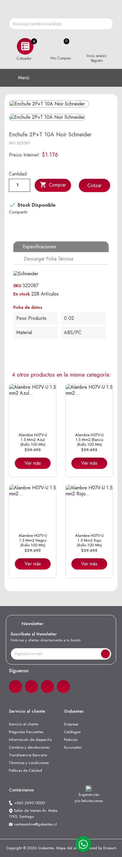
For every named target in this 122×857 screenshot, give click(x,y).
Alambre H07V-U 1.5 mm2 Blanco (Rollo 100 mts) (89, 440)
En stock (21, 294)
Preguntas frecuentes (26, 732)
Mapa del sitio (68, 848)
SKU (12, 143)
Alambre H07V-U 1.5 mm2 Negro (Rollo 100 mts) (33, 540)
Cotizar (94, 185)
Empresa (71, 724)
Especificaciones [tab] (39, 246)
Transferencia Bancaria (28, 755)
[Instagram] (31, 686)
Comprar (53, 184)
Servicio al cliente (23, 724)
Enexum (109, 848)
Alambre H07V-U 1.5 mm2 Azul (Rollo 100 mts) (33, 440)
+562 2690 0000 (29, 803)
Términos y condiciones (29, 763)
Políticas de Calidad (25, 770)
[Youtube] (63, 686)
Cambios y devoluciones (29, 747)
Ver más (33, 463)
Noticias (70, 739)
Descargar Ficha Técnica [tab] (48, 258)
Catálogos (72, 732)
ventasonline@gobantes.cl (35, 824)
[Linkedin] (47, 686)
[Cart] (60, 46)
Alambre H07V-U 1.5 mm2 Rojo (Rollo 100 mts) (89, 540)
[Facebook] (15, 686)
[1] (105, 653)
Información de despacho (30, 739)
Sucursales (72, 747)
